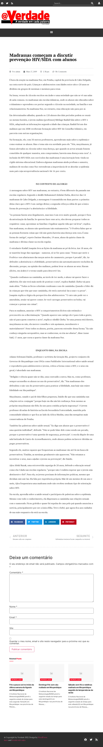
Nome (13, 606)
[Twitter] (7, 3)
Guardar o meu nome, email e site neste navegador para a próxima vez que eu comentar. (49, 642)
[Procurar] (92, 3)
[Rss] (12, 3)
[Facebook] (2, 3)
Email (13, 617)
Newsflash (17, 679)
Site (11, 628)
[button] (51, 32)
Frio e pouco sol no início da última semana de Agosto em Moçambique (21, 687)
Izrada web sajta (18, 740)
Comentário (16, 572)
